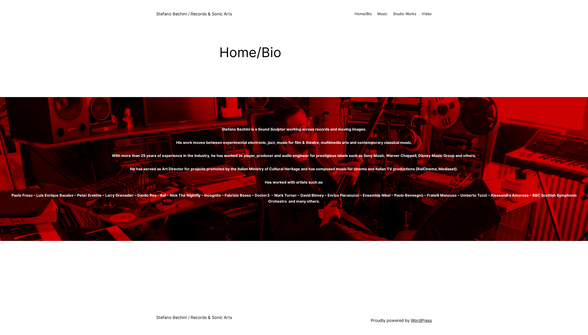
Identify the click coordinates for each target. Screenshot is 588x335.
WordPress (421, 320)
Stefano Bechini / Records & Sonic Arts (194, 13)
